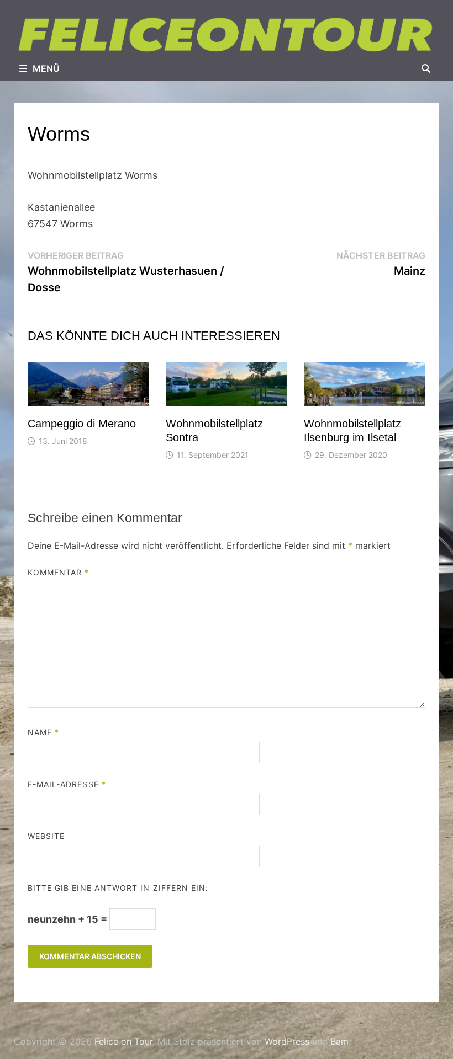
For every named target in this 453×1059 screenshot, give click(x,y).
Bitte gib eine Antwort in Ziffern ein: (118, 887)
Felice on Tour (123, 1041)
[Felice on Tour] (226, 35)
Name (43, 732)
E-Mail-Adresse (67, 784)
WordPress (287, 1041)
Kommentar (58, 572)
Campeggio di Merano (82, 424)
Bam (339, 1041)
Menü (46, 68)
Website (46, 836)
